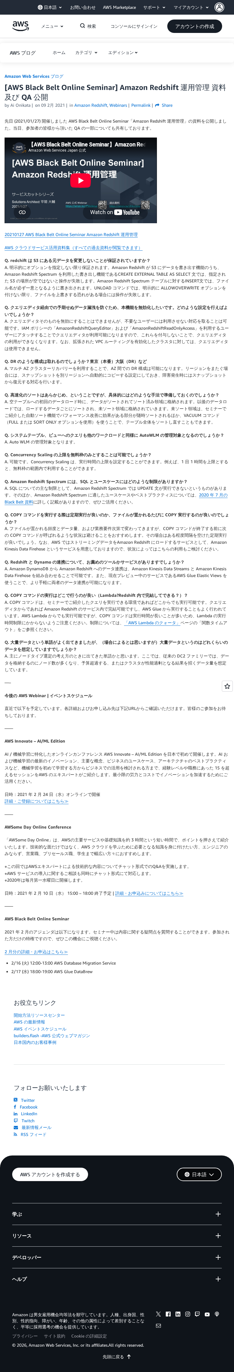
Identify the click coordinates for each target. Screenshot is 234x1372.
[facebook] (168, 1315)
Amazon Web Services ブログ (34, 76)
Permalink (141, 105)
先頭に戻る (113, 1356)
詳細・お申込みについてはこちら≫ (149, 893)
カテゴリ (84, 52)
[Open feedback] (227, 686)
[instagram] (187, 1315)
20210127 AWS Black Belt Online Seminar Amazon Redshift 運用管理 (71, 234)
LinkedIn (28, 1113)
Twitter (27, 1100)
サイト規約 (54, 1335)
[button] (224, 7)
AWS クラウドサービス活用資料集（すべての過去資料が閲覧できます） (74, 247)
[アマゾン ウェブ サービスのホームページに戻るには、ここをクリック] (20, 29)
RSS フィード (32, 1134)
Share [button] (166, 105)
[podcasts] (216, 1315)
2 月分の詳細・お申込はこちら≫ (36, 951)
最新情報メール (35, 1127)
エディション (121, 52)
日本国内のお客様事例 (35, 1042)
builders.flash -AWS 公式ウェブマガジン (52, 1035)
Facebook (27, 1106)
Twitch (26, 1120)
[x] (158, 1315)
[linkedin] (178, 1315)
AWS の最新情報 (29, 1021)
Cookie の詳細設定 (89, 1335)
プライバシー (25, 1335)
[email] (158, 1326)
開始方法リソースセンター (39, 1015)
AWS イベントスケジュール (40, 1028)
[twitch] (197, 1315)
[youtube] (207, 1315)
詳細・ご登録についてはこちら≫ (37, 801)
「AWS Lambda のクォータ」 (152, 622)
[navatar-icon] (219, 7)
